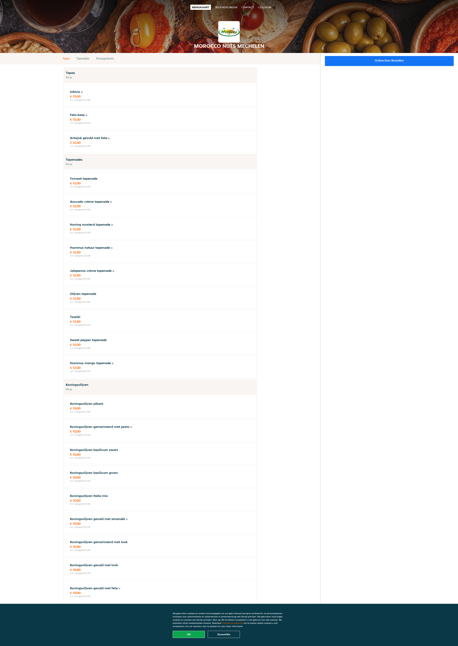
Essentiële (224, 634)
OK (189, 634)
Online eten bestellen (389, 60)
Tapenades (82, 58)
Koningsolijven (105, 58)
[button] (255, 58)
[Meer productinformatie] (82, 92)
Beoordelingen (226, 7)
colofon (264, 7)
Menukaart (200, 7)
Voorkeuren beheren (232, 623)
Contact (248, 7)
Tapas (66, 58)
